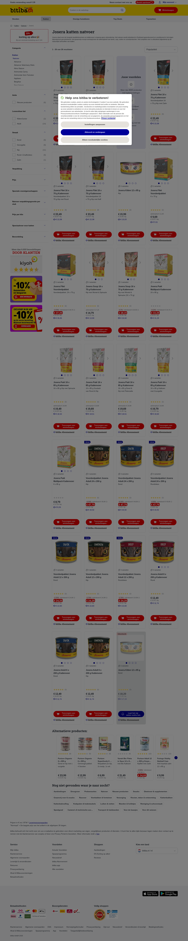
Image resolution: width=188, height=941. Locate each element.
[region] (95, 119)
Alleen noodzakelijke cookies (95, 140)
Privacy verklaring (108, 118)
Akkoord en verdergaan (95, 132)
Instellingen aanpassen (95, 124)
